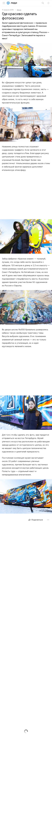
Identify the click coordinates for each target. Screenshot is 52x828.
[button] (26, 60)
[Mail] (8, 3)
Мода (19, 10)
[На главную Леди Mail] (13, 3)
